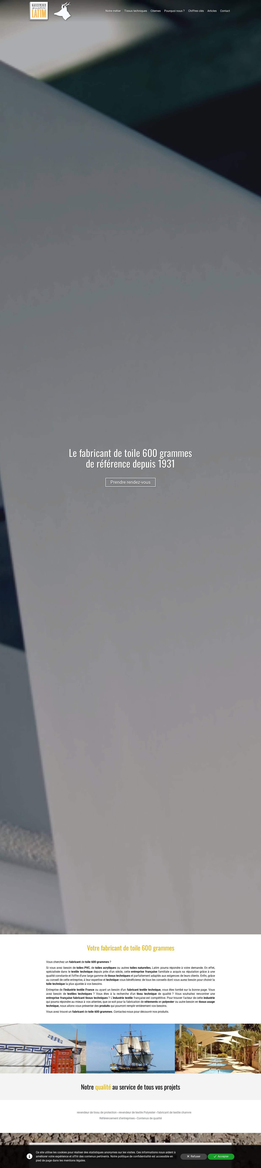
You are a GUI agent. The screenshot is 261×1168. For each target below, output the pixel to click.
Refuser (195, 1156)
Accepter (223, 1156)
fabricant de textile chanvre (174, 1112)
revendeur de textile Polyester (137, 1112)
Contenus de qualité (149, 1118)
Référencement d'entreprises (117, 1118)
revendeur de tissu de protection (97, 1112)
